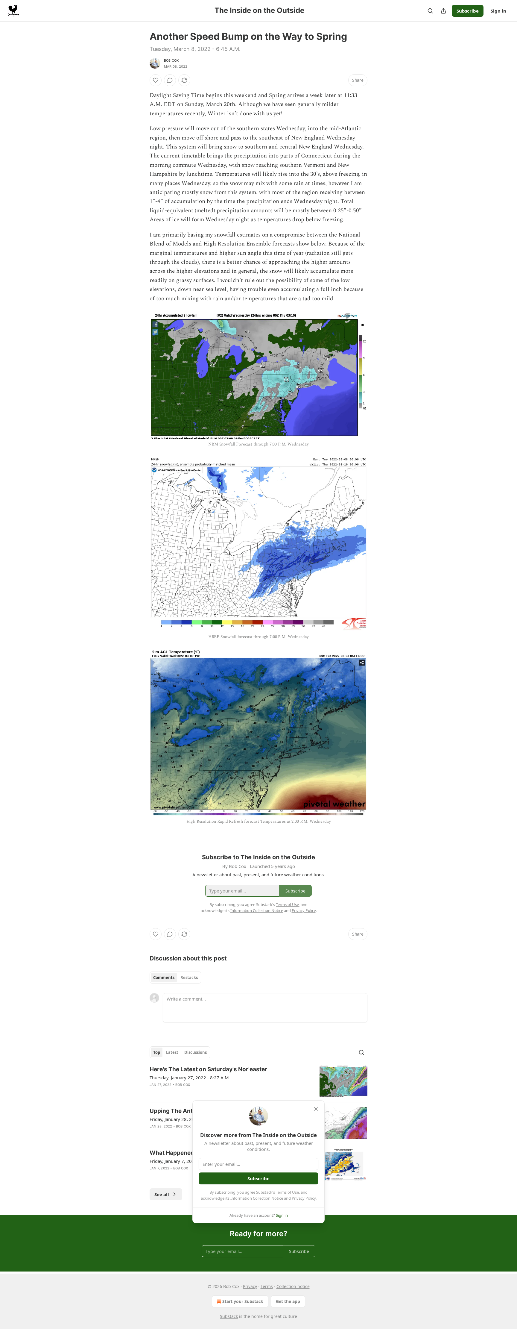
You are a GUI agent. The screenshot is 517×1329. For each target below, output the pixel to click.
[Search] (430, 11)
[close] (316, 1109)
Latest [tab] (172, 1052)
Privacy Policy (304, 1198)
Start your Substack (242, 1301)
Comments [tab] (163, 977)
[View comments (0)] (170, 80)
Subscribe (468, 11)
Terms (267, 1286)
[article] (258, 1081)
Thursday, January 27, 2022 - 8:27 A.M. (190, 1078)
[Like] (156, 80)
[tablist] (175, 978)
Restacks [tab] (189, 977)
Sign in (498, 11)
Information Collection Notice (256, 1198)
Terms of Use (287, 1192)
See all (161, 1194)
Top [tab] (156, 1052)
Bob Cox (171, 60)
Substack (229, 1316)
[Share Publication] (443, 11)
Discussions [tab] (195, 1052)
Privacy (250, 1286)
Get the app (288, 1301)
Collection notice (293, 1286)
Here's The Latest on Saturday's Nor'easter (208, 1069)
